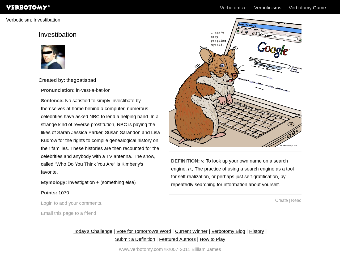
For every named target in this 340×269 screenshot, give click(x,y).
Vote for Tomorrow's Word (143, 231)
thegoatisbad (81, 80)
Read (296, 200)
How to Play (212, 239)
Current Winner (191, 231)
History (256, 231)
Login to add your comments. (72, 203)
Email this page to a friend (68, 213)
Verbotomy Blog (228, 231)
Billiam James (206, 249)
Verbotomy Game (307, 7)
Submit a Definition (135, 239)
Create (281, 200)
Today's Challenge (93, 231)
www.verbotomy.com (141, 249)
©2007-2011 (177, 249)
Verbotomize (233, 7)
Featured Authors (177, 239)
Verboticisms (267, 7)
